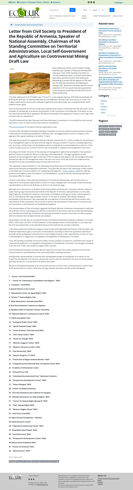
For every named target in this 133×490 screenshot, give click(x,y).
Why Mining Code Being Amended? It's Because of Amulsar (108, 42)
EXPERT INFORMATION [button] (101, 16)
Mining (103, 109)
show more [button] (112, 116)
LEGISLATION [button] (117, 16)
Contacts (100, 484)
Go (112, 10)
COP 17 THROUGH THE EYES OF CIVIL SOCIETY (62, 17)
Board (99, 480)
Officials (104, 101)
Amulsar (104, 106)
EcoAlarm (56, 2)
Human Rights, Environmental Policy (29, 24)
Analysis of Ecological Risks (30, 2)
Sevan (103, 112)
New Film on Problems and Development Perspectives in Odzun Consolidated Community (111, 55)
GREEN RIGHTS (84, 17)
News (13, 2)
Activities (100, 482)
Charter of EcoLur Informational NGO (108, 478)
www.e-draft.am (69, 171)
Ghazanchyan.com (42, 485)
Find (72, 10)
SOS (102, 103)
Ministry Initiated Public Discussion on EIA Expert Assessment (108, 68)
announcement (18, 127)
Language (118, 2)
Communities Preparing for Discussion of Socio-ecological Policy (110, 30)
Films (47, 2)
